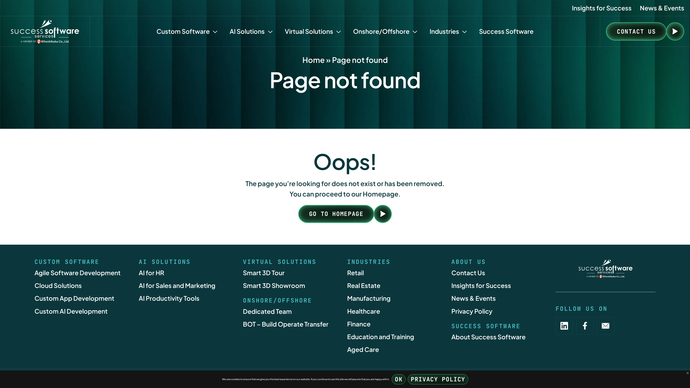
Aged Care (363, 349)
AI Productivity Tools (169, 298)
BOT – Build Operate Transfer (285, 324)
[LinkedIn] (564, 325)
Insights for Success (602, 8)
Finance (359, 324)
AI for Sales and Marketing (177, 285)
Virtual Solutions (309, 31)
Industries (444, 31)
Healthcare (363, 311)
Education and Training (380, 337)
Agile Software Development (77, 273)
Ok (398, 379)
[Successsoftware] (605, 268)
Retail (355, 273)
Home (313, 59)
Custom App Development (74, 298)
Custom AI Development (71, 311)
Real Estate (363, 285)
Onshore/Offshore (381, 31)
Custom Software (183, 31)
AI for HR (151, 273)
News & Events (662, 8)
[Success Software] (45, 31)
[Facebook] (585, 325)
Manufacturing (369, 298)
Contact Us (468, 273)
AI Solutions (247, 31)
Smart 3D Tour (264, 273)
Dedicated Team (267, 311)
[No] (688, 373)
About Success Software (488, 337)
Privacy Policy (472, 311)
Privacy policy (438, 379)
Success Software (506, 31)
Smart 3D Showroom (274, 285)
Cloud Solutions (58, 285)
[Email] (605, 325)
